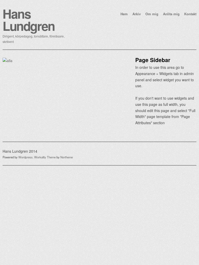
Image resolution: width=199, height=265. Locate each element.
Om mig (151, 13)
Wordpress (25, 157)
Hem (124, 13)
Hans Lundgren (29, 20)
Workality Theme (45, 157)
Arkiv (136, 13)
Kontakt (190, 13)
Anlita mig (171, 13)
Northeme (66, 157)
